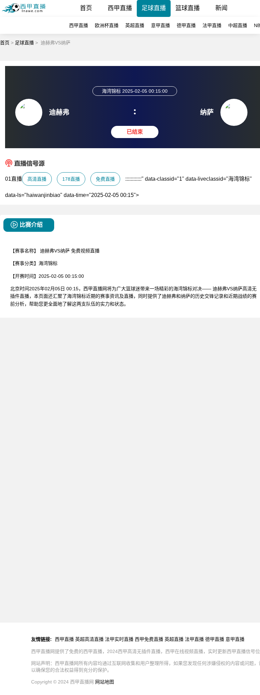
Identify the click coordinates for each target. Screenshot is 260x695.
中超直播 (237, 25)
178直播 (71, 179)
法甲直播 (211, 25)
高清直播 (36, 179)
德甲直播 (186, 25)
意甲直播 (160, 25)
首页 (86, 8)
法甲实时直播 (119, 639)
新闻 (221, 8)
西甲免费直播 (149, 639)
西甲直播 (120, 8)
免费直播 (105, 179)
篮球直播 (187, 8)
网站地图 (104, 682)
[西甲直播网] (26, 15)
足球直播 (154, 8)
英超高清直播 (89, 639)
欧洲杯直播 (106, 25)
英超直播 (134, 25)
